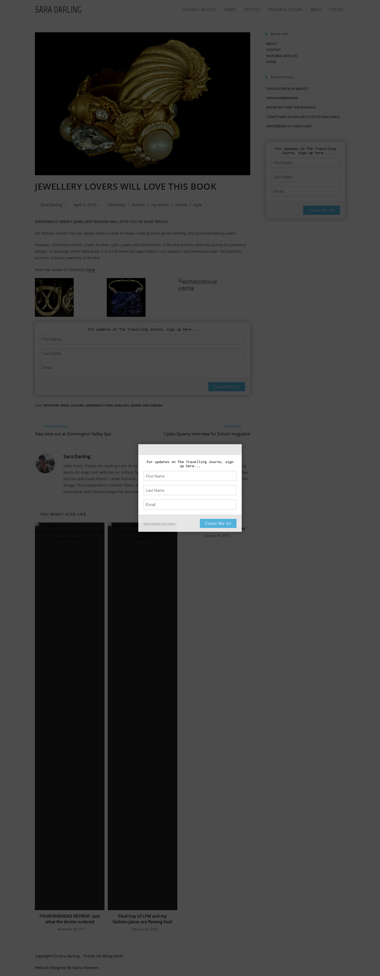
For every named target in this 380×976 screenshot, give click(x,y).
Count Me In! (218, 523)
